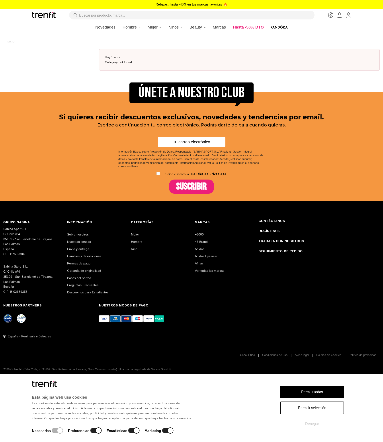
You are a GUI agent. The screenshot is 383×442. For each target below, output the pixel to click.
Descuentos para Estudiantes (87, 292)
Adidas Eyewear (206, 256)
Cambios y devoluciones (84, 256)
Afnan (199, 263)
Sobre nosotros (78, 234)
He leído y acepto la (194, 174)
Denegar (312, 424)
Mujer (135, 234)
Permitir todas (312, 392)
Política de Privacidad (208, 174)
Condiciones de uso (274, 355)
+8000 (199, 234)
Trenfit (18, 369)
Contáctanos (272, 221)
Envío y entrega (78, 249)
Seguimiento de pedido (281, 251)
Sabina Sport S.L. (162, 369)
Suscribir (191, 186)
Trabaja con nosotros (281, 241)
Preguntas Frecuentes (82, 285)
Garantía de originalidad (84, 270)
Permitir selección (312, 408)
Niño (134, 249)
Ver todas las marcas (209, 270)
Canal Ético (247, 355)
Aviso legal (302, 355)
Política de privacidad (362, 355)
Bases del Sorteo (79, 278)
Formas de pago (78, 263)
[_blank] (21, 319)
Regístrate (270, 231)
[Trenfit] (44, 15)
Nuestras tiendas (79, 241)
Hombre (136, 241)
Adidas (199, 249)
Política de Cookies (328, 355)
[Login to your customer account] (348, 15)
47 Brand (201, 241)
